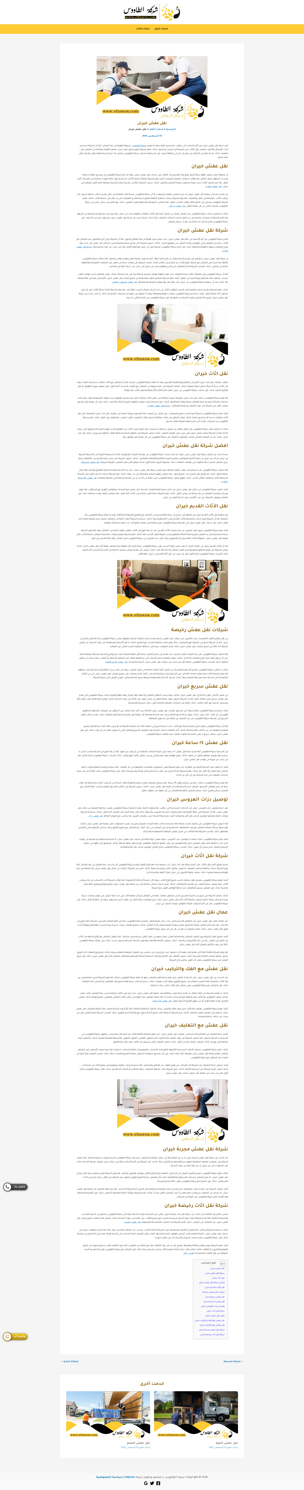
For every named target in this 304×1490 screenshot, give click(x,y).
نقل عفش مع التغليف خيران (212, 1325)
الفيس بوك (189, 1253)
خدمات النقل (161, 29)
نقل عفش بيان (96, 816)
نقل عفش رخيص (177, 206)
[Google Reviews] (146, 1483)
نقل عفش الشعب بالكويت (124, 282)
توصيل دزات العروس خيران (213, 1306)
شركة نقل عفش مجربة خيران (212, 1330)
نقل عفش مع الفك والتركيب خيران (210, 1321)
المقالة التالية (69, 1361)
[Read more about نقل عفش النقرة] (196, 1415)
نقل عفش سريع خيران (215, 1297)
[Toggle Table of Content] (221, 1263)
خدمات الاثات (143, 29)
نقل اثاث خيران (218, 1278)
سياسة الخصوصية (109, 1477)
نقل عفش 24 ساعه (162, 1001)
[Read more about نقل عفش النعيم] (108, 1415)
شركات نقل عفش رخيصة (214, 1292)
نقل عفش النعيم (138, 1443)
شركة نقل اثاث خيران (216, 1311)
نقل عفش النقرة (227, 1443)
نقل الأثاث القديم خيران (215, 1287)
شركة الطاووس (138, 146)
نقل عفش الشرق (132, 1222)
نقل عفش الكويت (213, 186)
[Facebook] (158, 1483)
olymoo (130, 1477)
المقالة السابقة (234, 1361)
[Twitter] (152, 1483)
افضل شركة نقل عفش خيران (212, 1283)
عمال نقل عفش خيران (215, 1316)
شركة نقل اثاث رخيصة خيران (212, 1335)
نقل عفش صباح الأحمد (116, 662)
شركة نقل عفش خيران (215, 1273)
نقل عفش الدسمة (90, 462)
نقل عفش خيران (217, 1269)
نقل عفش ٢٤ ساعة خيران (214, 1302)
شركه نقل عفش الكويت (158, 406)
